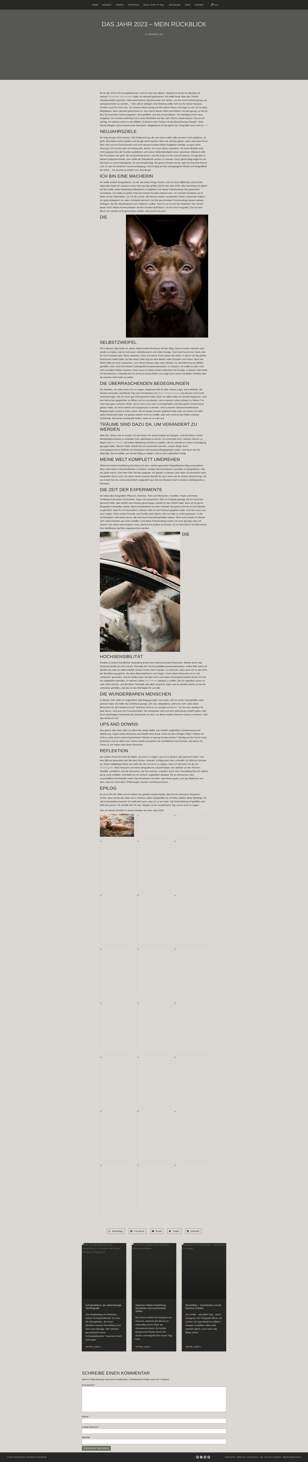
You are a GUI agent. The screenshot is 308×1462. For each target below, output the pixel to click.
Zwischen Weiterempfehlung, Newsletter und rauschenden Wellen (150, 1308)
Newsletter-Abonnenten (120, 96)
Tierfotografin (106, 767)
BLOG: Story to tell (154, 5)
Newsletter (230, 1457)
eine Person (117, 442)
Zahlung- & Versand (272, 1457)
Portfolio (133, 5)
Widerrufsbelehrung (292, 1457)
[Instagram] (201, 1457)
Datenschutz (252, 1457)
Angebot (107, 5)
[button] (116, 1231)
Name (86, 1416)
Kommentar (88, 1385)
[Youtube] (205, 1457)
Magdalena (175, 5)
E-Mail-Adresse (90, 1427)
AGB (261, 1457)
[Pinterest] (208, 1457)
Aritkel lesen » (93, 1347)
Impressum (241, 1457)
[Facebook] (197, 1457)
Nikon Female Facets (168, 393)
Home (95, 5)
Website (86, 1437)
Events (120, 5)
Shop (187, 5)
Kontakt (199, 5)
